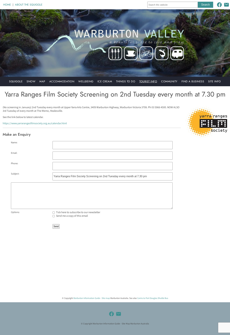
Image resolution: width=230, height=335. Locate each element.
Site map (106, 298)
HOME (7, 5)
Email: (14, 152)
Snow (31, 81)
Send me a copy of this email (72, 216)
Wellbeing (85, 81)
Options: (15, 212)
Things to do (125, 81)
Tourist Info (148, 81)
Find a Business (193, 81)
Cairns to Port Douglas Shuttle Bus (152, 298)
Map (42, 81)
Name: (14, 142)
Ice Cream (104, 81)
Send (56, 226)
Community (169, 81)
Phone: (14, 163)
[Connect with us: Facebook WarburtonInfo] (219, 4)
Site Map (126, 323)
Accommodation (61, 81)
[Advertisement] (101, 270)
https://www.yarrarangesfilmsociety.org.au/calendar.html (35, 123)
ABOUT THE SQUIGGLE (28, 5)
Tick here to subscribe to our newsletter (78, 212)
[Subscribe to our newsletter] (226, 4)
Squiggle (16, 81)
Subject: (15, 173)
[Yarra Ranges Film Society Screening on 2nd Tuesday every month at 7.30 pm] (206, 138)
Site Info (214, 81)
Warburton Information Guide (86, 298)
